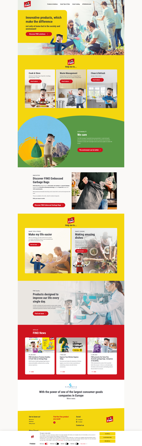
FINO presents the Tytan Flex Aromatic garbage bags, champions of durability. (102, 359)
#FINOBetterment (86, 4)
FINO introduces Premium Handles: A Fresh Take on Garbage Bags (39, 358)
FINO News (31, 421)
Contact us (80, 425)
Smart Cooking (76, 4)
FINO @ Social (32, 423)
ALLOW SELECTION (107, 437)
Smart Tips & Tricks (65, 4)
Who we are (31, 419)
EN (115, 4)
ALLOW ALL (107, 433)
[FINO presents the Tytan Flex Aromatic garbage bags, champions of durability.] (102, 345)
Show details (83, 443)
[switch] (57, 444)
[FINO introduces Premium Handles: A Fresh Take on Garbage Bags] (40, 345)
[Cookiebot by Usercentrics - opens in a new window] (32, 444)
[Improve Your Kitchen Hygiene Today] (71, 345)
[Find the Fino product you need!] (61, 420)
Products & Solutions (52, 4)
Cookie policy (60, 440)
